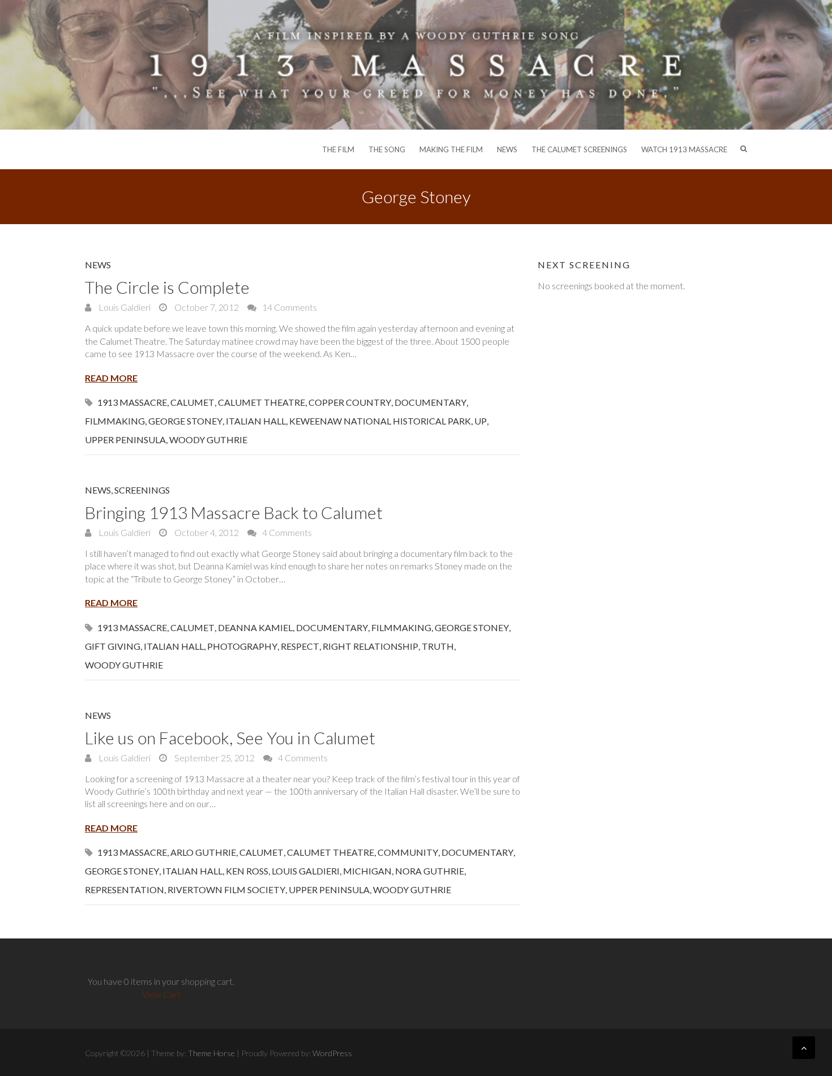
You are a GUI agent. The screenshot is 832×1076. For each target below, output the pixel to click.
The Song (386, 149)
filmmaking (115, 420)
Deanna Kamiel (255, 627)
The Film (338, 149)
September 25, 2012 (214, 757)
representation (124, 889)
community (408, 852)
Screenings (142, 490)
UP (480, 420)
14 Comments (289, 307)
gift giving (112, 646)
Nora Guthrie (429, 870)
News (507, 149)
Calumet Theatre (261, 402)
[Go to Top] (803, 1047)
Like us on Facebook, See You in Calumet (230, 737)
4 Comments (287, 532)
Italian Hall (256, 420)
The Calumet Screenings (579, 149)
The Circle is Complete (167, 287)
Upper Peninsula (125, 439)
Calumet (192, 402)
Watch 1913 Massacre (684, 149)
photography (242, 646)
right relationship (370, 646)
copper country (349, 402)
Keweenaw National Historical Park (380, 420)
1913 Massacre (132, 402)
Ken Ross (247, 870)
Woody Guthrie (208, 439)
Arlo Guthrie (203, 852)
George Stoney (185, 420)
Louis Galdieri (124, 307)
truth (438, 646)
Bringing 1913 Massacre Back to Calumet (234, 512)
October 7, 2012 (206, 307)
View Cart (161, 994)
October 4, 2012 (206, 532)
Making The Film (451, 149)
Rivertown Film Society (226, 889)
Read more (111, 377)
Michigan (367, 870)
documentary (430, 402)
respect (300, 646)
